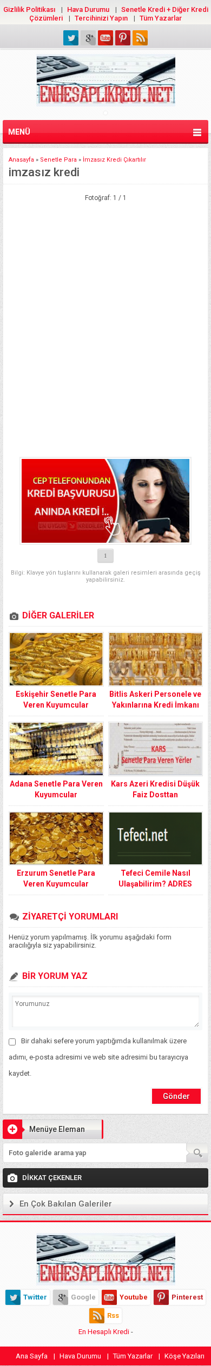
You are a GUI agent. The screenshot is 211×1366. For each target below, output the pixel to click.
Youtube (134, 1297)
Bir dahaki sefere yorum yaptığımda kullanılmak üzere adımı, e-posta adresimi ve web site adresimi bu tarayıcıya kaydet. (98, 1057)
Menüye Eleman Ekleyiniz (44, 1132)
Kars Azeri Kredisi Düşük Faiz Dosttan (155, 789)
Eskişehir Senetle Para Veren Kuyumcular (56, 699)
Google (83, 1297)
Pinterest (187, 1297)
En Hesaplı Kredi (103, 1332)
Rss (113, 1315)
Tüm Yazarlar (161, 18)
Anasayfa (21, 159)
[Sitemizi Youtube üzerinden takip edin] (105, 37)
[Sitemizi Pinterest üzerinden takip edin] (122, 37)
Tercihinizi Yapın (101, 18)
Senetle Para (58, 159)
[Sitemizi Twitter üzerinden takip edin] (70, 37)
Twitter (35, 1297)
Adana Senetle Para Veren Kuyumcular (56, 789)
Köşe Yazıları (184, 1356)
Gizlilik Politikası (29, 9)
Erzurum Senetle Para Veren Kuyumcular (56, 878)
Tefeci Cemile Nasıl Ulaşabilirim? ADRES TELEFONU (155, 884)
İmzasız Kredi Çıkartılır (114, 159)
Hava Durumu (88, 9)
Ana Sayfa (32, 1356)
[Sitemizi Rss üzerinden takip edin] (140, 37)
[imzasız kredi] (105, 501)
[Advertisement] (105, 255)
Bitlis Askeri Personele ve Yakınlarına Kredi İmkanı (155, 699)
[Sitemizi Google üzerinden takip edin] (88, 37)
